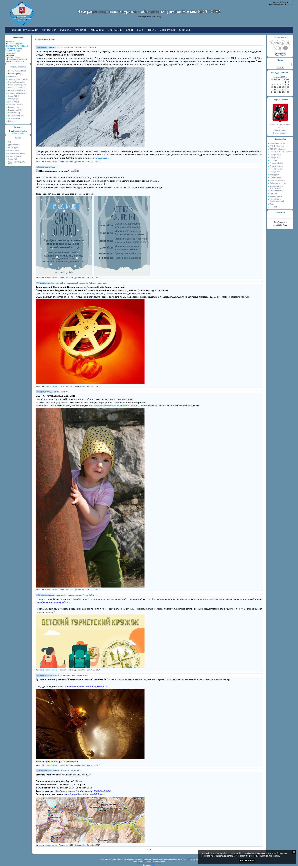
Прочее (10, 121)
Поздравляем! (13, 110)
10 (272, 87)
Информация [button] (167, 30)
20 (280, 89)
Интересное (12, 107)
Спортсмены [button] (115, 30)
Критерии (274, 125)
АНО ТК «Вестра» (277, 146)
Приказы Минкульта (15, 90)
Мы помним (12, 118)
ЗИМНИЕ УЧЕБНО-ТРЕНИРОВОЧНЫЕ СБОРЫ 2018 (59, 771)
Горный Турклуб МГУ (278, 143)
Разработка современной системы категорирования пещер (62, 675)
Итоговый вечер (13, 115)
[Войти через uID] (272, 42)
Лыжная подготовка (46, 167)
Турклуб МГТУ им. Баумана (281, 152)
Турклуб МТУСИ (276, 163)
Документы (11, 76)
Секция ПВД (12, 96)
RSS (291, 4)
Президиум (9, 41)
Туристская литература (14, 61)
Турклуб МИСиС (276, 166)
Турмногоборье (13, 145)
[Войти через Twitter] (285, 48)
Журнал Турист (276, 196)
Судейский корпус (14, 82)
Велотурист (274, 175)
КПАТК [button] (140, 30)
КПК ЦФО (24, 46)
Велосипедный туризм (16, 153)
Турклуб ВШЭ (275, 155)
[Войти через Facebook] (282, 42)
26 (277, 92)
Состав (280, 127)
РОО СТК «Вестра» (277, 149)
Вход (158, 17)
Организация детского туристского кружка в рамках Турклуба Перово (67, 595)
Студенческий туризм (16, 93)
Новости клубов (13, 74)
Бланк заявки (280, 130)
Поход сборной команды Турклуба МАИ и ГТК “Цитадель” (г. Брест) (66, 47)
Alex (83, 162)
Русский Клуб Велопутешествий (277, 200)
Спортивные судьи (12, 51)
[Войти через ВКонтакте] (277, 42)
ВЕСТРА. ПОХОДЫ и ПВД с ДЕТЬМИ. (53, 392)
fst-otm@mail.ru (21, 131)
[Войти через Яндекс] (288, 42)
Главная (141, 17)
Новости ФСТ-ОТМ (15, 71)
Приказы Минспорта (15, 88)
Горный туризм (13, 148)
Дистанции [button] (97, 30)
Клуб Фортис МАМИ (277, 191)
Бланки (17, 57)
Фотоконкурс (12, 113)
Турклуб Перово (276, 172)
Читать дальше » (100, 158)
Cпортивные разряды (13, 48)
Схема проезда (18, 133)
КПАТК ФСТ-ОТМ (12, 46)
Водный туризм (13, 150)
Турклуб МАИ (275, 157)
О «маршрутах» (280, 133)
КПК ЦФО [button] (151, 30)
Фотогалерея (10, 53)
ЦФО (21, 44)
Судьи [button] (129, 30)
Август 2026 (280, 77)
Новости (16, 30)
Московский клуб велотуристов (276, 187)
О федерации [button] (30, 30)
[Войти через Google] (275, 48)
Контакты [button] (184, 30)
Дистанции (11, 101)
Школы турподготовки (16, 79)
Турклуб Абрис (275, 177)
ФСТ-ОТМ (14, 44)
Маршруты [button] (81, 30)
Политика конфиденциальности (149, 863)
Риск (271, 204)
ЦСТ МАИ (274, 160)
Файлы (10, 57)
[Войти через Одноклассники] (280, 48)
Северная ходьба (14, 104)
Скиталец (273, 193)
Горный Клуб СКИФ (277, 180)
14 (283, 87)
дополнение (285, 125)
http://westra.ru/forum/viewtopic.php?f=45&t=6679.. (114, 405)
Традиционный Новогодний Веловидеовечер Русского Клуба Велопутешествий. (72, 283)
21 (283, 89)
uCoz (153, 865)
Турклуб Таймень (277, 169)
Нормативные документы (17, 59)
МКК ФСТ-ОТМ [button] (49, 30)
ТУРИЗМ (273, 207)
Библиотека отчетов (278, 183)
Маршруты (11, 99)
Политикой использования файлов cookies (260, 856)
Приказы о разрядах (15, 85)
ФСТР (9, 142)
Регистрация (150, 17)
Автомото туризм (14, 156)
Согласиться (247, 861)
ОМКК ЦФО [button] (65, 30)
